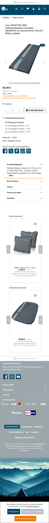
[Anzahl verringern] (5, 110)
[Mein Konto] (33, 9)
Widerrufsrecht (27, 426)
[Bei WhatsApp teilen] (23, 151)
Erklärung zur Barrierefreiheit (24, 437)
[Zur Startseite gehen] (4, 9)
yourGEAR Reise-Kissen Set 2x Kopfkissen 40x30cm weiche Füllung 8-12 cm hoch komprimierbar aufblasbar (25, 273)
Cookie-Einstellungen (16, 432)
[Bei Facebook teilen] (5, 151)
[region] (24, 63)
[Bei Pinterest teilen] (17, 151)
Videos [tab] (10, 187)
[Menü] (45, 9)
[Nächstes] (43, 62)
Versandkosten (37, 444)
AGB (27, 432)
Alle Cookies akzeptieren (25, 519)
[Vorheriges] (6, 62)
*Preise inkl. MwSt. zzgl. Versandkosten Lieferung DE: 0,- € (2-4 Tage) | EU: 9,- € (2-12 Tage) (19, 97)
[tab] (24, 170)
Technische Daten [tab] (14, 193)
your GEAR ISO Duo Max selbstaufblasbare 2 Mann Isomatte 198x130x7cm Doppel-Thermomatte (24, 343)
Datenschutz (38, 426)
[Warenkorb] (39, 9)
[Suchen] (22, 9)
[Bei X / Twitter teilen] (11, 151)
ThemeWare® (24, 450)
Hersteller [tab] (11, 198)
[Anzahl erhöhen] (19, 110)
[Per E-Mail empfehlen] (28, 151)
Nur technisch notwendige (32, 512)
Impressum (35, 432)
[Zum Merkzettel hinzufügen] (35, 224)
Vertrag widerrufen (12, 426)
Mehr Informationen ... (34, 506)
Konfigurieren (14, 512)
